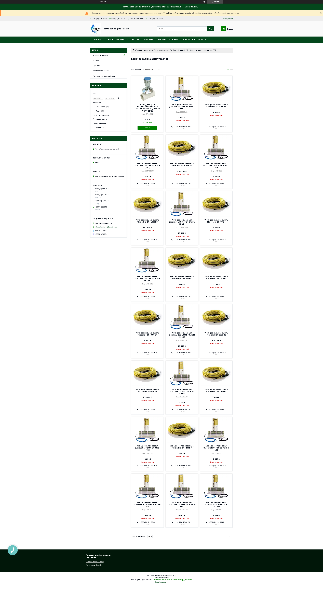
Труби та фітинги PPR (179, 50)
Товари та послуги (115, 40)
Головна (97, 40)
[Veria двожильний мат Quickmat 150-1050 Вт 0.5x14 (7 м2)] (147, 430)
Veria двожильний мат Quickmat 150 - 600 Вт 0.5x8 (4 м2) (181, 504)
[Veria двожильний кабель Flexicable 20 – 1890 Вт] (182, 147)
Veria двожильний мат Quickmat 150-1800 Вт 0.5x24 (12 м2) (182, 335)
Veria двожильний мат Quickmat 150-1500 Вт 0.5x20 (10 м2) (147, 278)
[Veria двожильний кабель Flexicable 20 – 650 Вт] (182, 260)
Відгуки (96, 60)
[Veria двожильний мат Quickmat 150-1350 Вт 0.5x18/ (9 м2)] (182, 204)
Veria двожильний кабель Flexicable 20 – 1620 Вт (216, 390)
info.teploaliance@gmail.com (106, 227)
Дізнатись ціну (191, 7)
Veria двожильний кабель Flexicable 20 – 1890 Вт (182, 164)
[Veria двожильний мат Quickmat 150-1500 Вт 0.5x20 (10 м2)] (147, 260)
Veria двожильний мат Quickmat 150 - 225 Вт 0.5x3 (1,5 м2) (181, 391)
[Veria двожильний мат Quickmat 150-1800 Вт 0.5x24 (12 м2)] (182, 317)
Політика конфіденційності (104, 76)
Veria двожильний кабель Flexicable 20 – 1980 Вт (147, 221)
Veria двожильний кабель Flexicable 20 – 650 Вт (182, 277)
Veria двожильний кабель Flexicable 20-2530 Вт (216, 334)
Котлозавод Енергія (94, 565)
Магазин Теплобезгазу (95, 562)
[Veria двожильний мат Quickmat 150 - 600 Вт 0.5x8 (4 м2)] (182, 486)
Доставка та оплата (168, 40)
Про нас (135, 40)
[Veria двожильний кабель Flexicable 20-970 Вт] (216, 204)
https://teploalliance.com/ (104, 223)
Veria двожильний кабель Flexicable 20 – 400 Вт (182, 447)
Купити (147, 128)
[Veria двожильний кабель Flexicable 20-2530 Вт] (216, 317)
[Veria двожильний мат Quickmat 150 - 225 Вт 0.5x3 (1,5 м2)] (182, 373)
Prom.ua (173, 575)
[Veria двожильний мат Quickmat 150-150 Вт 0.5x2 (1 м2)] (216, 147)
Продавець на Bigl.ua (161, 577)
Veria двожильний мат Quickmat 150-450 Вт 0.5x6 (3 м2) (216, 448)
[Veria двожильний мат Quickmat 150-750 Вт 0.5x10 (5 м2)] (147, 486)
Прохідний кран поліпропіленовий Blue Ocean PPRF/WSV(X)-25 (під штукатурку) (147, 108)
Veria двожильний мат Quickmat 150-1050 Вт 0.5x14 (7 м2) (147, 448)
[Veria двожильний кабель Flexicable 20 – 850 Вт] (147, 317)
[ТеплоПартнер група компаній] (95, 33)
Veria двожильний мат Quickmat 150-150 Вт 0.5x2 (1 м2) (216, 165)
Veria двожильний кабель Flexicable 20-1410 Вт (147, 390)
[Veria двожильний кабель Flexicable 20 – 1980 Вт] (147, 204)
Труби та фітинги (160, 50)
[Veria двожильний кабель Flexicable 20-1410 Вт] (147, 373)
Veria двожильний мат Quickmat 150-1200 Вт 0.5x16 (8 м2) (147, 165)
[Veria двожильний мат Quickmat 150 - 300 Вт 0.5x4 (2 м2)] (182, 88)
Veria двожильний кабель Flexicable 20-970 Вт (216, 221)
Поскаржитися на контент (163, 580)
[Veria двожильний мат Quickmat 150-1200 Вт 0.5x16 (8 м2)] (147, 147)
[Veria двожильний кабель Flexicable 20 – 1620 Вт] (216, 373)
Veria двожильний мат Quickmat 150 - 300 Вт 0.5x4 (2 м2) (181, 107)
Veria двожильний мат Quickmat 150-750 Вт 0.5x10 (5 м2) (147, 504)
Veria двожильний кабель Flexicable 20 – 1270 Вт (216, 277)
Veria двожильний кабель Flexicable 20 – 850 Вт (147, 334)
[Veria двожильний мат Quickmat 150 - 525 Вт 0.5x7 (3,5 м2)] (216, 486)
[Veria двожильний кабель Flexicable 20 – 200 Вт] (216, 88)
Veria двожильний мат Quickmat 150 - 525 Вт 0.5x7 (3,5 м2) (216, 504)
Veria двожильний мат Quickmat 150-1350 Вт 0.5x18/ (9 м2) (182, 222)
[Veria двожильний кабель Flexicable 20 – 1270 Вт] (216, 260)
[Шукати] (210, 28)
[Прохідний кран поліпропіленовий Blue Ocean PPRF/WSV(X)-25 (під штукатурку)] (147, 88)
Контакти (148, 40)
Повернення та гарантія (194, 40)
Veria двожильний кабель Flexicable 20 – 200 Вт (216, 106)
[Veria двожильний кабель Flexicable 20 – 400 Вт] (182, 430)
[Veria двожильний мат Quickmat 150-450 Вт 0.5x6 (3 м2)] (216, 430)
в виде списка (231, 69)
